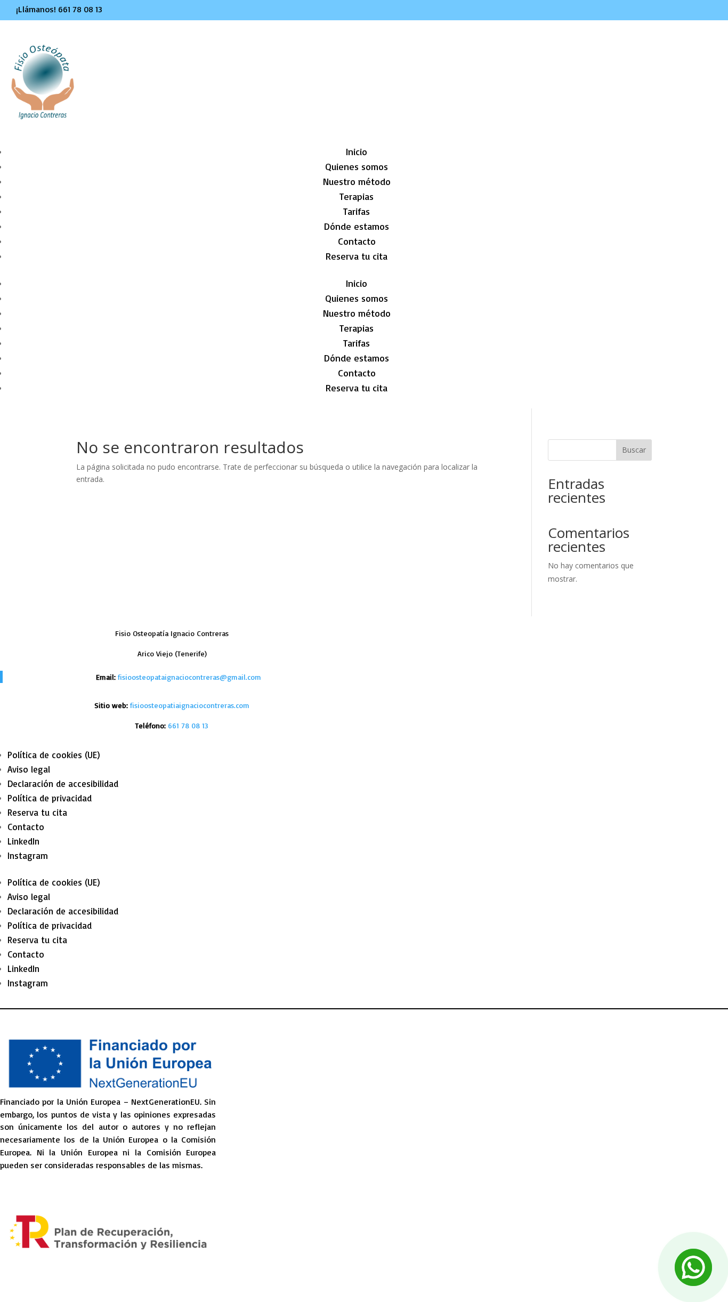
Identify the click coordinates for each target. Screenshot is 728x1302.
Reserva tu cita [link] (356, 256)
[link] (188, 725)
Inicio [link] (356, 151)
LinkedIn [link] (23, 841)
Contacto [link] (357, 241)
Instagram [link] (27, 855)
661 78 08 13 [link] (80, 9)
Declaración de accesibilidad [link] (62, 783)
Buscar (634, 450)
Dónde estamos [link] (356, 226)
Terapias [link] (356, 196)
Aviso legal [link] (28, 769)
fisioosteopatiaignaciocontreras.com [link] (189, 705)
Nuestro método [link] (357, 181)
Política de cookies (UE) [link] (53, 754)
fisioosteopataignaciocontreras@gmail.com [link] (189, 676)
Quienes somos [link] (356, 166)
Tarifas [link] (356, 211)
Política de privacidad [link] (49, 797)
